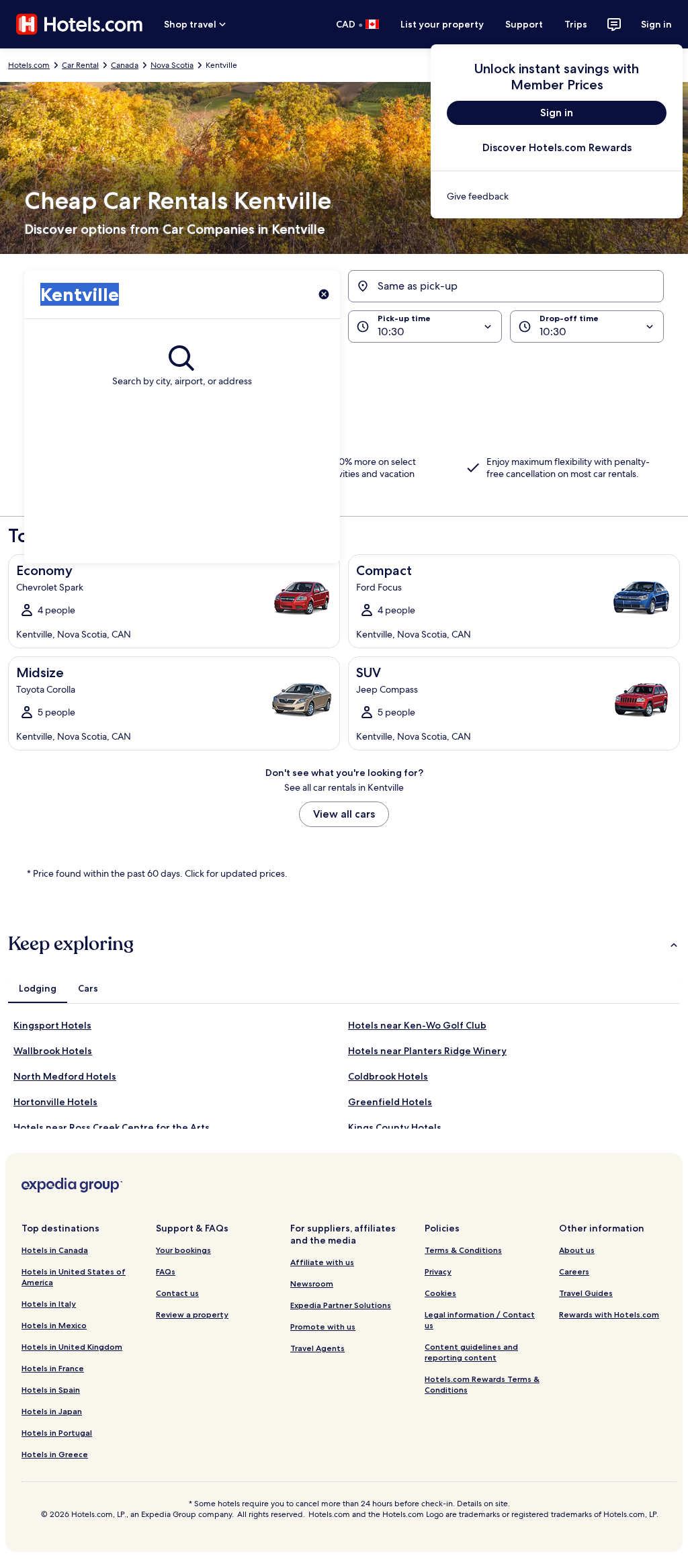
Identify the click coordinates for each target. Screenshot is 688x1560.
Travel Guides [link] (586, 1293)
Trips (575, 24)
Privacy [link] (438, 1271)
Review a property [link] (192, 1314)
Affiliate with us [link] (322, 1262)
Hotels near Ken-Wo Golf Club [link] (417, 1025)
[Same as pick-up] (506, 286)
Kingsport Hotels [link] (52, 1025)
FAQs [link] (165, 1271)
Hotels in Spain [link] (51, 1390)
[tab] (37, 988)
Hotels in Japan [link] (52, 1411)
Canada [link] (124, 65)
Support (524, 24)
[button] (344, 367)
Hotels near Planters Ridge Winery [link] (427, 1051)
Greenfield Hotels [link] (390, 1102)
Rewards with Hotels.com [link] (609, 1314)
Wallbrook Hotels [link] (52, 1051)
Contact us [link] (177, 1293)
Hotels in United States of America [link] (74, 1276)
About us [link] (577, 1250)
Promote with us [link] (322, 1326)
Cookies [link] (440, 1293)
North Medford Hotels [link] (64, 1076)
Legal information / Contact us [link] (480, 1319)
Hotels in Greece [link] (55, 1454)
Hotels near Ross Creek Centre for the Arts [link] (111, 1127)
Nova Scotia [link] (172, 65)
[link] (557, 196)
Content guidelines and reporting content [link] (471, 1352)
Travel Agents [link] (317, 1348)
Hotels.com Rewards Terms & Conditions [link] (482, 1384)
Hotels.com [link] (29, 65)
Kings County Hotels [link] (394, 1127)
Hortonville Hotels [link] (55, 1102)
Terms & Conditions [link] (463, 1250)
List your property (442, 24)
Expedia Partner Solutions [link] (340, 1305)
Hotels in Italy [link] (49, 1304)
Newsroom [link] (311, 1284)
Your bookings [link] (183, 1250)
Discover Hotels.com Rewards (557, 147)
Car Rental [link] (80, 65)
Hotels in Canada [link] (55, 1250)
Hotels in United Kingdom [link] (72, 1347)
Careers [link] (574, 1271)
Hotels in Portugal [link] (57, 1433)
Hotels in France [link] (53, 1368)
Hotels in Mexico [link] (54, 1325)
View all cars (344, 814)
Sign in (656, 24)
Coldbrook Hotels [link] (388, 1076)
